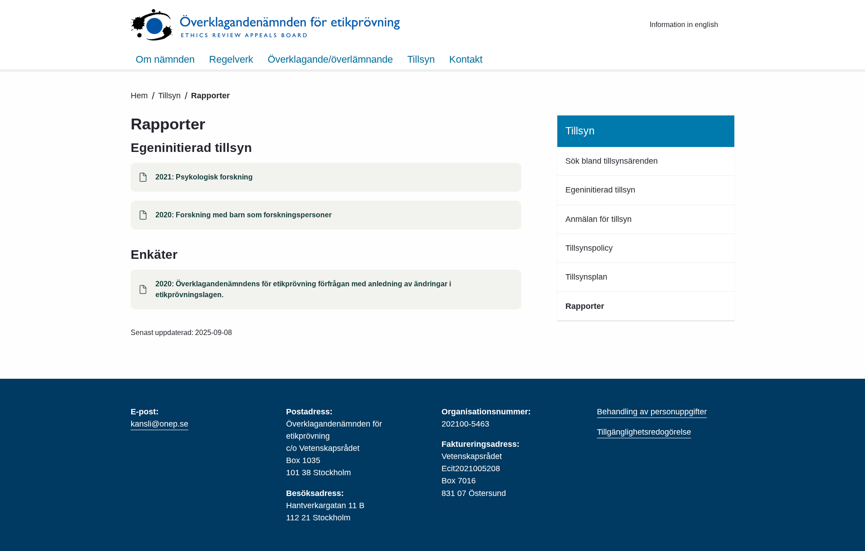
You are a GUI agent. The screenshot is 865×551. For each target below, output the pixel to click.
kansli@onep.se (159, 423)
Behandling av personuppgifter (652, 411)
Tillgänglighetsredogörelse (644, 431)
